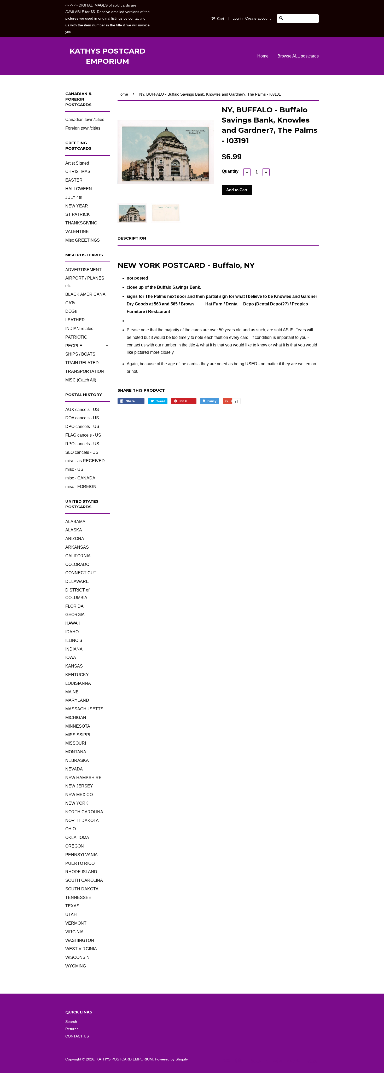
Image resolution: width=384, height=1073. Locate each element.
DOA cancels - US (82, 418)
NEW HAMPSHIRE (83, 777)
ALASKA (73, 530)
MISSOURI (75, 743)
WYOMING (75, 966)
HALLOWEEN (78, 189)
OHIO (70, 829)
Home (263, 56)
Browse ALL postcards (298, 56)
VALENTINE (77, 231)
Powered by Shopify (171, 1059)
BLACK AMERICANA (85, 294)
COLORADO (77, 564)
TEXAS (72, 906)
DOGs (71, 311)
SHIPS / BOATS (80, 354)
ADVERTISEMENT (83, 270)
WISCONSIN (77, 957)
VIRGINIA (74, 932)
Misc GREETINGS (82, 240)
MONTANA (75, 752)
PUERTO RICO (80, 863)
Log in (237, 18)
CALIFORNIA (78, 556)
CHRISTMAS (77, 171)
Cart (220, 18)
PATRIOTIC (76, 337)
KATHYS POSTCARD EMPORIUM (108, 56)
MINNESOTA (77, 726)
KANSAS (74, 666)
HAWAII (72, 623)
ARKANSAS (77, 547)
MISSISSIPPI (77, 735)
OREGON (74, 846)
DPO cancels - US (82, 426)
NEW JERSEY (79, 786)
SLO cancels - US (81, 452)
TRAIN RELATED (82, 363)
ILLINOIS (73, 640)
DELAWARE (77, 581)
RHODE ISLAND (81, 871)
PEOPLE (73, 346)
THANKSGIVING (81, 223)
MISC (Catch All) (80, 380)
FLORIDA (74, 606)
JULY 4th (73, 197)
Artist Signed (77, 163)
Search (71, 1022)
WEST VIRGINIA (81, 949)
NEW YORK (76, 803)
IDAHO (72, 632)
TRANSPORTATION (84, 371)
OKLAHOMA (77, 837)
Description (132, 238)
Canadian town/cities (84, 119)
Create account (258, 18)
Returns (71, 1029)
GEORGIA (75, 614)
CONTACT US (77, 1036)
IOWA (70, 657)
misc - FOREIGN (80, 486)
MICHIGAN (75, 717)
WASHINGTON (79, 940)
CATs (70, 303)
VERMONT (75, 923)
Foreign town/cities (82, 128)
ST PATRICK (77, 214)
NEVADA (74, 769)
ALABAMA (75, 521)
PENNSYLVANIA (81, 854)
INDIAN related (79, 328)
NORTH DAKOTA (82, 820)
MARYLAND (77, 700)
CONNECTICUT (80, 573)
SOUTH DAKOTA (81, 889)
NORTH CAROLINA (84, 812)
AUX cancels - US (82, 409)
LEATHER (75, 320)
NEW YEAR (76, 206)
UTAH (71, 914)
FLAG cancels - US (83, 435)
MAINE (72, 692)
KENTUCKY (77, 674)
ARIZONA (74, 538)
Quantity (230, 171)
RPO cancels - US (82, 444)
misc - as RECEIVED (85, 461)
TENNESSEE (78, 897)
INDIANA (74, 649)
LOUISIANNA (78, 683)
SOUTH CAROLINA (84, 880)
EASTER (74, 180)
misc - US (74, 469)
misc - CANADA (80, 478)
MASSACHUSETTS (84, 709)
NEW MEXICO (79, 794)
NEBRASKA (77, 760)
